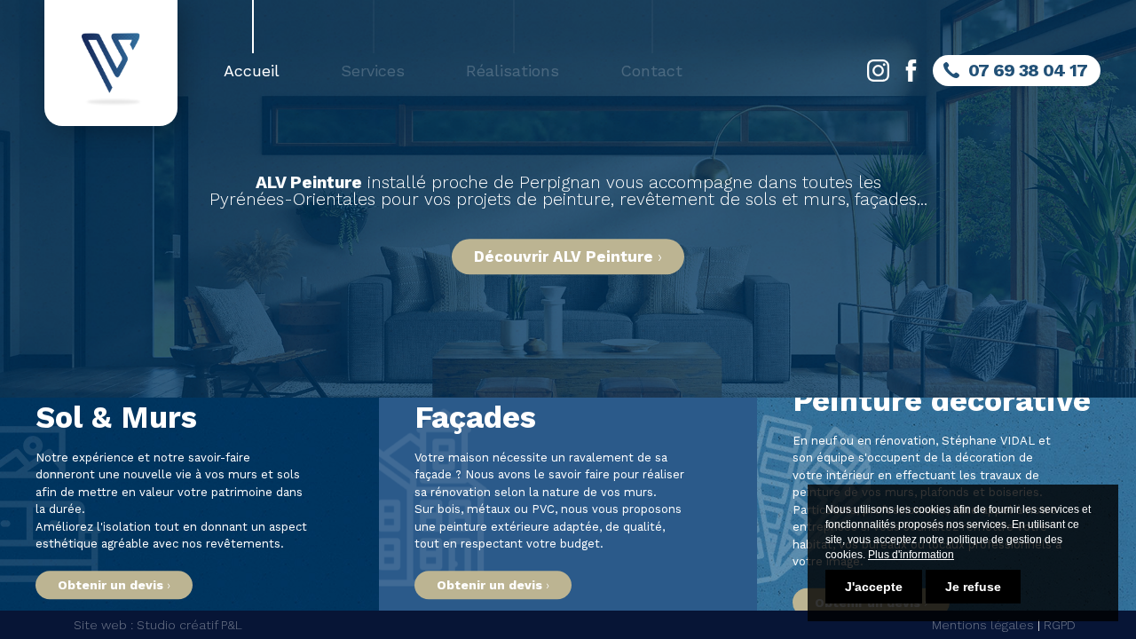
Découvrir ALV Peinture (563, 257)
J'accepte (874, 587)
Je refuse (973, 587)
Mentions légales (983, 625)
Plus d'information (911, 554)
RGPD (1060, 625)
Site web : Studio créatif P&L (158, 625)
